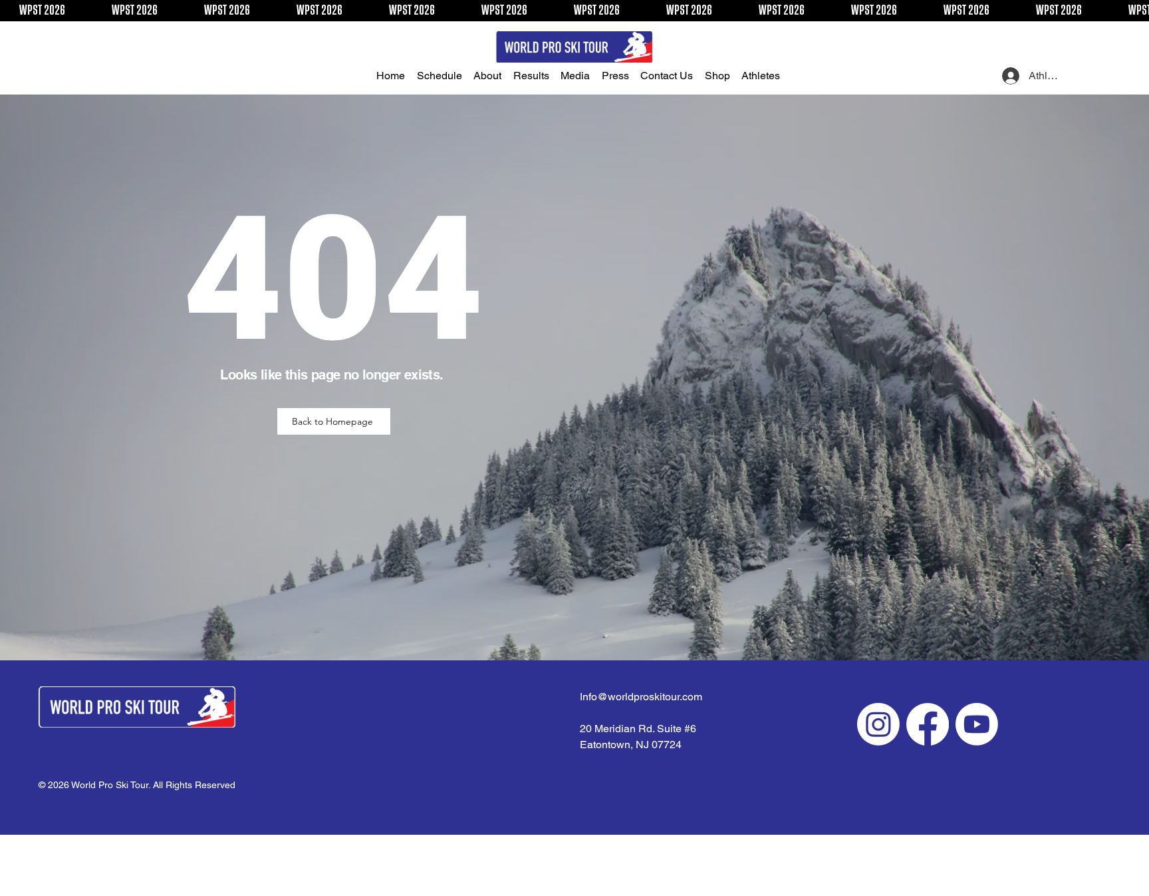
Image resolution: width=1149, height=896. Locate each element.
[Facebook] (927, 724)
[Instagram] (878, 724)
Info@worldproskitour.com (641, 696)
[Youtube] (977, 724)
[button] (443, 75)
